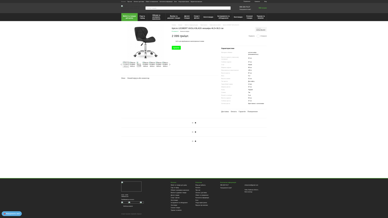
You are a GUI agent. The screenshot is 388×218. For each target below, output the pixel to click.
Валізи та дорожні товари (173, 17)
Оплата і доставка (139, 1)
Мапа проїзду (248, 192)
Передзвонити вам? (245, 9)
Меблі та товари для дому (129, 17)
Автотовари (208, 17)
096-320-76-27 (244, 7)
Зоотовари (238, 17)
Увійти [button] (177, 41)
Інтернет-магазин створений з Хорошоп (131, 213)
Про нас (129, 1)
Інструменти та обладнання (223, 17)
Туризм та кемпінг (261, 17)
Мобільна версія (128, 206)
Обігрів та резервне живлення (156, 17)
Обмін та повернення (152, 1)
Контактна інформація (166, 1)
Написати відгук (184, 31)
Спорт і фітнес (197, 17)
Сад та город (142, 17)
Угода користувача (183, 1)
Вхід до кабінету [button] (201, 185)
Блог (175, 1)
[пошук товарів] (229, 8)
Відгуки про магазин (196, 1)
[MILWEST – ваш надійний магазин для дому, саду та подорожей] (131, 186)
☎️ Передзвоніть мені (11, 213)
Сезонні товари (249, 17)
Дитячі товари (187, 17)
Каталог (123, 1)
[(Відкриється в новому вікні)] (134, 202)
